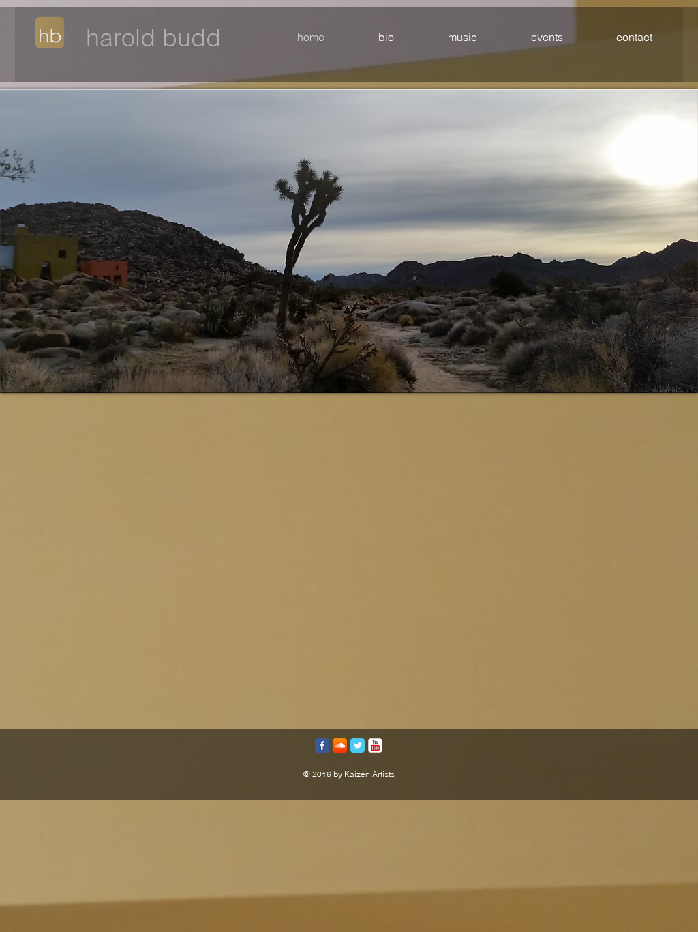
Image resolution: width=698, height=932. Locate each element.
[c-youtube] (375, 745)
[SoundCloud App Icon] (340, 745)
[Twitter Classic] (357, 745)
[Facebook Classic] (322, 745)
